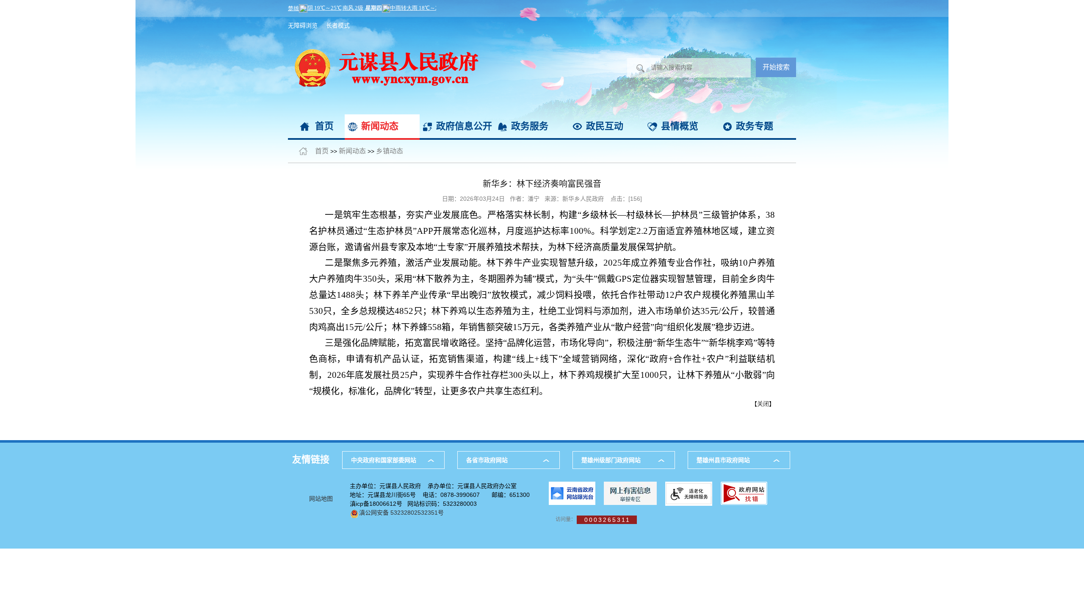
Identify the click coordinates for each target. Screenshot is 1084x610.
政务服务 (529, 126)
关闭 (763, 403)
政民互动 (604, 126)
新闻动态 (379, 126)
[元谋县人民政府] (383, 21)
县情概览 (679, 126)
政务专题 (754, 126)
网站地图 (321, 498)
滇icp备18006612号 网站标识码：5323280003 (413, 503)
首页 (324, 126)
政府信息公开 (464, 126)
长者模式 (338, 25)
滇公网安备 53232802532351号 (401, 512)
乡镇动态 (389, 151)
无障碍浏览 (303, 25)
